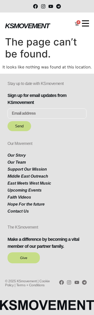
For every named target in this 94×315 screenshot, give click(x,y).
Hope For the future (26, 204)
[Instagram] (43, 6)
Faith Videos (19, 197)
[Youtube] (51, 6)
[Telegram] (58, 6)
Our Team (17, 162)
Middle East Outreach (28, 176)
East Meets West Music (29, 183)
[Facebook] (35, 6)
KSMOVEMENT (27, 26)
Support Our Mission (27, 169)
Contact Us (18, 211)
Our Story (17, 155)
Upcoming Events (25, 190)
